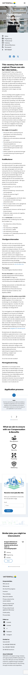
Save (23, 542)
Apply (8, 560)
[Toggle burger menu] (24, 3)
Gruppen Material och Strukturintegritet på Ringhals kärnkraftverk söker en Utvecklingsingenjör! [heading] (11, 545)
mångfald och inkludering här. (17, 328)
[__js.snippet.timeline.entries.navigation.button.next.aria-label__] (16, 416)
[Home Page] (9, 3)
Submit (8, 510)
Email (5, 502)
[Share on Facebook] (14, 57)
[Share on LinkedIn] (10, 57)
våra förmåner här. (19, 264)
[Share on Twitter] (18, 57)
